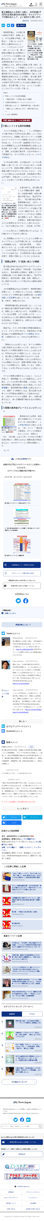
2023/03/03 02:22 (31, 638)
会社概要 (33, 1203)
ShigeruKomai (18, 638)
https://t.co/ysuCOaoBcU (21, 683)
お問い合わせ (11, 1209)
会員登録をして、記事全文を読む (23, 565)
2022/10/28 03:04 (31, 690)
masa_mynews (18, 661)
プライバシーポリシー (33, 1192)
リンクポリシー (33, 1197)
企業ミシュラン (10, 613)
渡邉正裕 (26, 21)
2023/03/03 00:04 (31, 661)
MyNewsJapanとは (24, 1186)
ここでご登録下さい (28, 839)
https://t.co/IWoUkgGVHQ (24, 649)
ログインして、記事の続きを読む (23, 573)
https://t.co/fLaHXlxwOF (21, 712)
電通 (25, 388)
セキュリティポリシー (11, 1197)
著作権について (11, 1203)
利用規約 (11, 1192)
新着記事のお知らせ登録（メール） (23, 586)
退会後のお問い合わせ (33, 1209)
